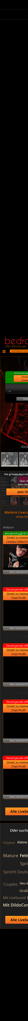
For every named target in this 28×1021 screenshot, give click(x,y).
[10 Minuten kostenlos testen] (7, 350)
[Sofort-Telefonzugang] (8, 350)
